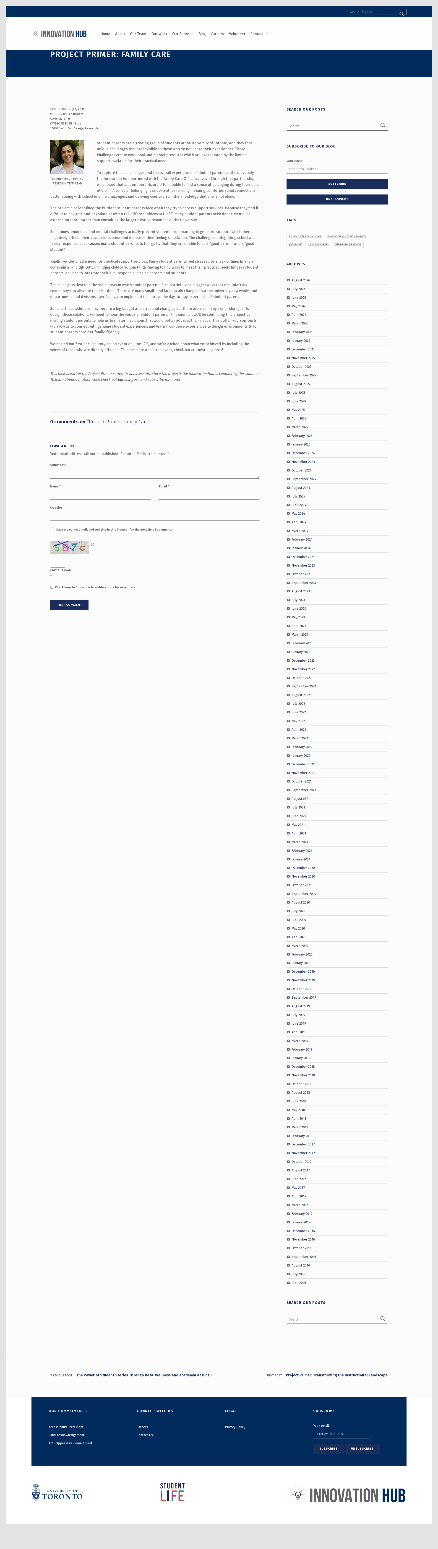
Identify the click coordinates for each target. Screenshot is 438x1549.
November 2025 (303, 358)
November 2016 (303, 1239)
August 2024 (301, 487)
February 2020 (302, 954)
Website (56, 507)
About (120, 34)
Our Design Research (83, 128)
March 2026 (300, 323)
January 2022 (301, 755)
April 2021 (299, 833)
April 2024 (299, 522)
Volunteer (237, 34)
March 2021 (300, 842)
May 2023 (298, 617)
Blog (202, 34)
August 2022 (301, 695)
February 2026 (302, 332)
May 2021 (298, 825)
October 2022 (301, 678)
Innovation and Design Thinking (346, 236)
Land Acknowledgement (66, 1435)
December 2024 (303, 453)
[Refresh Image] (92, 543)
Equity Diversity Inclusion (305, 236)
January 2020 (301, 963)
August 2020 (301, 902)
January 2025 (301, 444)
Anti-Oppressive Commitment (70, 1443)
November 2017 (303, 1153)
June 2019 (299, 1023)
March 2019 (300, 1041)
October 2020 (302, 885)
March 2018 (300, 1127)
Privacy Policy (235, 1427)
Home (105, 34)
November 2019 (303, 980)
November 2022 (303, 669)
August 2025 (301, 384)
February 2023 (302, 643)
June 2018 (299, 1101)
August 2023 (301, 591)
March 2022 (300, 738)
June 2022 (299, 712)
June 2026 (299, 297)
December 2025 (303, 349)
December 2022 (303, 660)
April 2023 (299, 626)
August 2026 (301, 280)
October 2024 (302, 470)
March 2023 (300, 634)
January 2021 (301, 859)
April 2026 (299, 315)
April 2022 (299, 730)
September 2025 (304, 375)
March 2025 (300, 427)
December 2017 (303, 1144)
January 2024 (301, 548)
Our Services (182, 34)
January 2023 (301, 652)
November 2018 (303, 1075)
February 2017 (302, 1213)
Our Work (159, 34)
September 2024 (304, 479)
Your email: (295, 161)
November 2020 (303, 876)
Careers (217, 34)
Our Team (138, 34)
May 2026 (298, 306)
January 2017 (301, 1222)
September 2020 (304, 894)
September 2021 (304, 790)
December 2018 (303, 1067)
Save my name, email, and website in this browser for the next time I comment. (114, 529)
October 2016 (302, 1248)
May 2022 (298, 721)
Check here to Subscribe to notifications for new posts (94, 587)
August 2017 (301, 1170)
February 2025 (302, 436)
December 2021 (303, 764)
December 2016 (303, 1231)
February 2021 (302, 850)
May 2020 (298, 928)
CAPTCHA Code (61, 570)
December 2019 (303, 971)
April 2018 (299, 1118)
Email (164, 486)
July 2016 (298, 1274)
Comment (58, 464)
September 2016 (304, 1257)
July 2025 (298, 392)
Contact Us (259, 34)
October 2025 (301, 367)
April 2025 (299, 418)
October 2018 (302, 1084)
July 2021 (298, 807)
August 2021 (301, 799)
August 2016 (301, 1265)
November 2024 (303, 462)
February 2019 (302, 1049)
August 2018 (301, 1093)
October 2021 (301, 781)
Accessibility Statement (66, 1427)
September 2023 (304, 582)
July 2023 (298, 600)
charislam (76, 114)
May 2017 (298, 1188)
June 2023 (299, 608)
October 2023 (301, 574)
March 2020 (300, 945)
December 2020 (303, 868)
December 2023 (303, 557)
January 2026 (301, 341)
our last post (128, 379)
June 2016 (299, 1283)
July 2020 (298, 911)
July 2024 (298, 496)
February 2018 (302, 1136)
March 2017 (300, 1205)
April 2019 (299, 1032)
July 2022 (298, 704)
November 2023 (303, 565)
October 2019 (302, 989)
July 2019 (298, 1015)
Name (55, 486)
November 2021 (303, 773)
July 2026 (298, 289)
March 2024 (300, 531)
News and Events (318, 244)
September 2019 (304, 997)
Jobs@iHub (295, 244)
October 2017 (302, 1162)
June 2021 (299, 816)
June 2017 (299, 1179)
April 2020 (299, 937)
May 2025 (298, 410)
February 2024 (302, 539)
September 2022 (304, 686)
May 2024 (298, 513)
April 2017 (299, 1196)
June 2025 (299, 401)
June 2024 (299, 505)
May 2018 (298, 1110)
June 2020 (299, 920)
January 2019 (301, 1058)
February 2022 (302, 747)
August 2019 (301, 1006)
